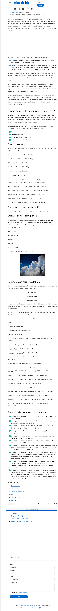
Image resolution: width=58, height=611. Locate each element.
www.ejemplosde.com (27, 605)
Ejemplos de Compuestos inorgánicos (21, 521)
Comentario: (13, 582)
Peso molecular (15, 497)
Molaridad (14, 500)
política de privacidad (22, 592)
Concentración (15, 486)
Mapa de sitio (35, 607)
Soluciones (14, 489)
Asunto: (12, 564)
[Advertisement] (32, 43)
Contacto (42, 607)
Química (14, 12)
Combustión (14, 513)
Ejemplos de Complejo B (18, 516)
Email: (11, 576)
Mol (12, 494)
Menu (10, 2)
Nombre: (12, 570)
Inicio (9, 12)
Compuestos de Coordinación (19, 518)
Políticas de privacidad (25, 607)
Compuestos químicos (17, 492)
